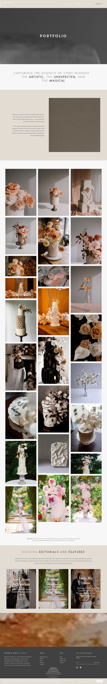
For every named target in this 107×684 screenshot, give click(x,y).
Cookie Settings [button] (82, 681)
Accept (100, 681)
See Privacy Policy (56, 682)
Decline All (91, 681)
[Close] (105, 681)
